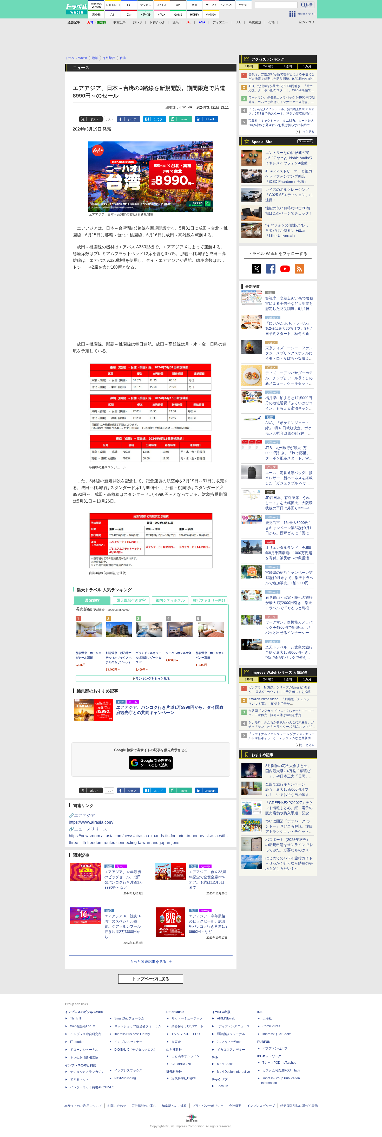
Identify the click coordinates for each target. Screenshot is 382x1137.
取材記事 (119, 22)
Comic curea (271, 1026)
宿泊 (271, 22)
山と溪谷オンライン (186, 1056)
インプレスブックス (128, 1070)
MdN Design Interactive (233, 1072)
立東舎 (176, 1042)
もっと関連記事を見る (148, 961)
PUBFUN (264, 1042)
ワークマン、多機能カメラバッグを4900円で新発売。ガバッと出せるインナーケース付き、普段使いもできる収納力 (281, 102)
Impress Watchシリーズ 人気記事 (280, 672)
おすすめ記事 (262, 755)
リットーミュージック (187, 1018)
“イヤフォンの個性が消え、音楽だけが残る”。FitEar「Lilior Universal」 (287, 230)
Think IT (75, 1018)
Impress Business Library (132, 1034)
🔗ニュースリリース (148, 836)
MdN (215, 1057)
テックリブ (219, 1079)
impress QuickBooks (276, 1034)
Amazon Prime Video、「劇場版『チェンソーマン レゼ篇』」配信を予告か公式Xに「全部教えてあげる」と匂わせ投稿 (280, 703)
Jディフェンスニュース (233, 1026)
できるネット (79, 1079)
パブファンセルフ (274, 1048)
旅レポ (137, 22)
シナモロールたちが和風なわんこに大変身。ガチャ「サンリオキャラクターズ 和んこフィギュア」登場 (281, 726)
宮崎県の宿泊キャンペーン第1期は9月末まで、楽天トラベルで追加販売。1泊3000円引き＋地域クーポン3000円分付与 (289, 582)
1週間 (288, 66)
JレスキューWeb (229, 1042)
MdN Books (225, 1064)
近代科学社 (174, 1072)
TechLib (222, 1086)
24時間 (268, 66)
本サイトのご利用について (83, 1106)
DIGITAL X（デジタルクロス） (135, 1049)
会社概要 (235, 1106)
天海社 (267, 1018)
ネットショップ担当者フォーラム (137, 1026)
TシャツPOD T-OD (186, 1034)
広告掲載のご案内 (143, 1106)
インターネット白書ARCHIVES (92, 1087)
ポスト (94, 119)
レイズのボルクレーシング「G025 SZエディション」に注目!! (289, 194)
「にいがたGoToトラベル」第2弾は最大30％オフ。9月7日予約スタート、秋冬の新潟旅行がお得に (281, 113)
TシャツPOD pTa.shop (279, 1062)
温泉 (176, 22)
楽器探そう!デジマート (187, 1026)
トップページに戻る (150, 979)
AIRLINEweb (226, 1018)
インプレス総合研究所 (85, 1034)
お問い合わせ (116, 1106)
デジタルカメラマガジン (87, 1072)
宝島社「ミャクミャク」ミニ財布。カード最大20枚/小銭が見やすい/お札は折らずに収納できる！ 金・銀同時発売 (281, 125)
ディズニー (220, 22)
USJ (238, 22)
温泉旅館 (92, 600)
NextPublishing (125, 1078)
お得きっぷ (157, 22)
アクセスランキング (268, 59)
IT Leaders (77, 1042)
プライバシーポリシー (207, 1106)
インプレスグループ (261, 1106)
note (184, 119)
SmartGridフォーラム (129, 1018)
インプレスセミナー (128, 1042)
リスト (109, 119)
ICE (259, 1012)
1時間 (249, 66)
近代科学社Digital (184, 1078)
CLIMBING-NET (183, 1064)
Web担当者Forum (82, 1026)
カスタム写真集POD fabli (281, 1070)
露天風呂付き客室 (131, 600)
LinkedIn (210, 119)
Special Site (262, 142)
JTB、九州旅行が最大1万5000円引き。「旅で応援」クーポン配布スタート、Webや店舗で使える (281, 90)
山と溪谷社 (174, 1049)
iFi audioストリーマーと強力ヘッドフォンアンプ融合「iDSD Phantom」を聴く (288, 176)
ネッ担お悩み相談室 (84, 1057)
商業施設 (255, 22)
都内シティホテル (170, 600)
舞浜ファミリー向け (209, 600)
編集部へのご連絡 (174, 1106)
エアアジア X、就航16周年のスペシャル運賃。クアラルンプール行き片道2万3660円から (122, 926)
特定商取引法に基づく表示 (299, 1106)
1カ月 (307, 66)
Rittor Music (175, 1012)
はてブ (158, 119)
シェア (132, 119)
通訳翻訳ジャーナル (231, 1034)
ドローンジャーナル (84, 1049)
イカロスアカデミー (231, 1049)
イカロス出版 (221, 1012)
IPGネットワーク (269, 1056)
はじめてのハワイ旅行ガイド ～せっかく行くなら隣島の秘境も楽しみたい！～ (289, 863)
